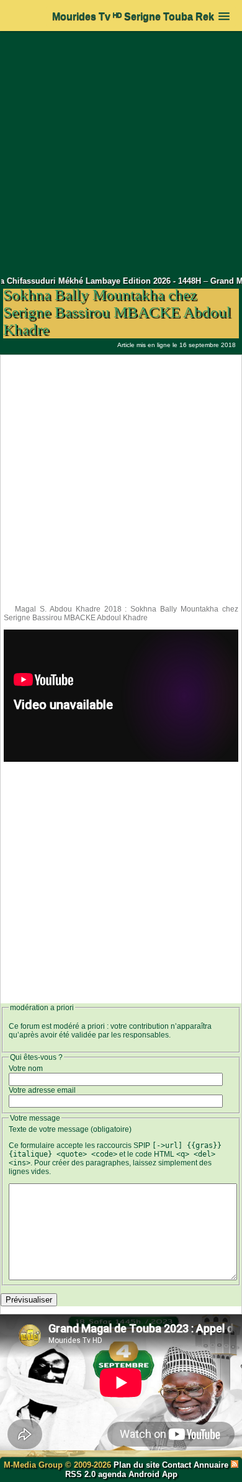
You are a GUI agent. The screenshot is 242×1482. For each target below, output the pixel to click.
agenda (112, 1474)
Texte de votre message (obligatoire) (70, 1129)
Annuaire (211, 1465)
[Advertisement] (121, 153)
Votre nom (26, 1068)
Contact (176, 1465)
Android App (152, 1474)
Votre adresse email (42, 1090)
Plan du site (138, 1465)
